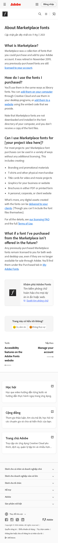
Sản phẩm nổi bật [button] (13, 503)
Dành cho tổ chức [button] (13, 483)
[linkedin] (22, 519)
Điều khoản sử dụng (27, 529)
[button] (36, 4)
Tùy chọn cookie (43, 529)
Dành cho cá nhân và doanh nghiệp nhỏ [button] (23, 469)
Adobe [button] (8, 497)
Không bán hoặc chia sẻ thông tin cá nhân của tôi (23, 533)
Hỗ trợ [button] (8, 490)
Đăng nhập (48, 4)
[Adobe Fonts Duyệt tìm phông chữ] (54, 14)
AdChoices (11, 538)
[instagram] (11, 519)
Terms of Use (25, 223)
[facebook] (6, 519)
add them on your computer (37, 91)
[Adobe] (15, 4)
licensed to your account (18, 68)
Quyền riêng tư (11, 529)
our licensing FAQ (39, 219)
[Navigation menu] (4, 4)
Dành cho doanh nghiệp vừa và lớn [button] (21, 476)
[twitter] (17, 519)
